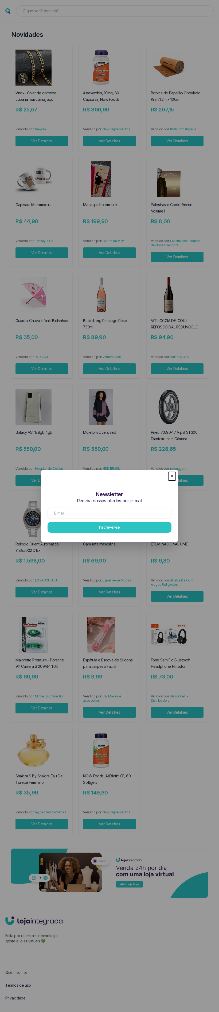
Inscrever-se (109, 527)
